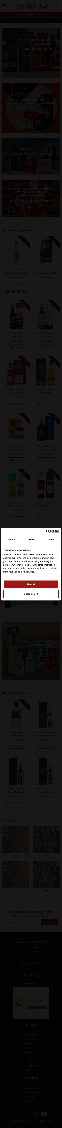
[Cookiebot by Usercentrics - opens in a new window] (46, 531)
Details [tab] (31, 539)
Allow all (31, 584)
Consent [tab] (11, 539)
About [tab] (51, 539)
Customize (29, 594)
